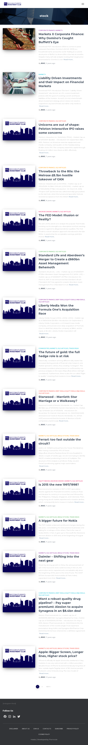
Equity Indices (44, 481)
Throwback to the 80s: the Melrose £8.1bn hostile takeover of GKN (59, 175)
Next (48, 686)
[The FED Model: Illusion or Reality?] (19, 220)
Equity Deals (70, 299)
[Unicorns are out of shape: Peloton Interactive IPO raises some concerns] (19, 129)
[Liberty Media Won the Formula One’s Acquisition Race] (19, 308)
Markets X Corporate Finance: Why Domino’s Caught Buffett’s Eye (61, 38)
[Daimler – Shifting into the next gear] (19, 561)
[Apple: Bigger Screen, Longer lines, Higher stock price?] (19, 657)
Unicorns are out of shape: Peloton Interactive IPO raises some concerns (61, 128)
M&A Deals (80, 299)
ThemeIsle (53, 739)
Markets (58, 30)
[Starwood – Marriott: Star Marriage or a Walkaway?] (19, 399)
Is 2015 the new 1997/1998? (59, 484)
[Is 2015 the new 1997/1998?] (19, 489)
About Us (25, 729)
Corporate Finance (47, 30)
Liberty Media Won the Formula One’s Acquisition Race (59, 309)
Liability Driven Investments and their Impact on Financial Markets (61, 82)
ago (50, 63)
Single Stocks (63, 436)
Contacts (47, 729)
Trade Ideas (74, 348)
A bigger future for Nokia (58, 520)
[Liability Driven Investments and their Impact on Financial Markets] (19, 83)
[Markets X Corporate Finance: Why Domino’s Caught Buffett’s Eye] (19, 39)
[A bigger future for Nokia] (19, 525)
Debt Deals (60, 299)
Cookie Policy (44, 734)
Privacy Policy (73, 729)
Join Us (36, 729)
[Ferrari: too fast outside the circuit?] (19, 444)
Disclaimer (13, 729)
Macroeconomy (45, 211)
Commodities (44, 348)
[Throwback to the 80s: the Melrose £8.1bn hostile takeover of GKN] (19, 176)
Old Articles (60, 121)
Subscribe (59, 729)
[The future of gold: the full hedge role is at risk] (19, 357)
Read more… (68, 59)
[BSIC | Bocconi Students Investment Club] (13, 4)
